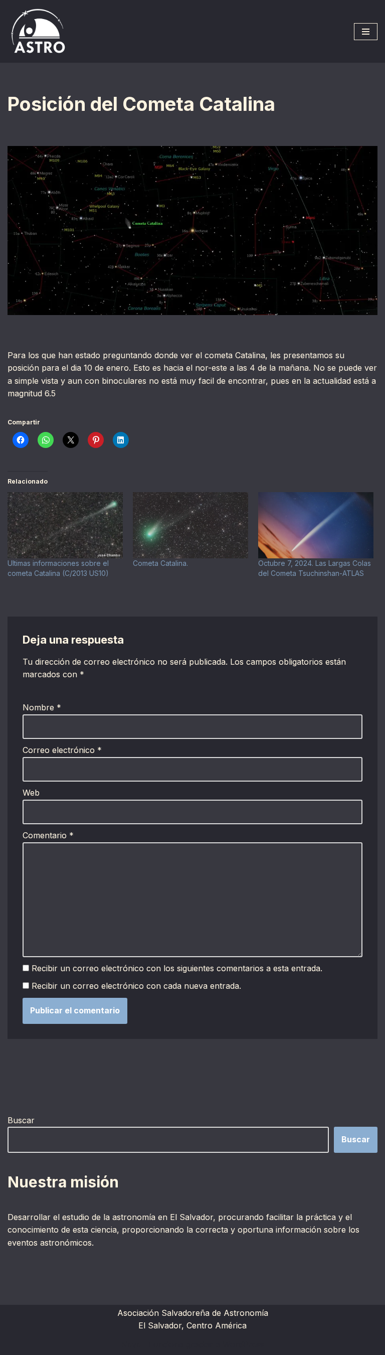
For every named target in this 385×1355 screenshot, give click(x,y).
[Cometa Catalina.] (190, 525)
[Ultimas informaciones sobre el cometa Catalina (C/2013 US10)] (65, 525)
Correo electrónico (62, 750)
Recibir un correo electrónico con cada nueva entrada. (136, 986)
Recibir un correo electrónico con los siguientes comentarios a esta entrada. (177, 968)
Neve (131, 1344)
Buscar (21, 1120)
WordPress (244, 1344)
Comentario (48, 835)
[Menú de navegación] (365, 31)
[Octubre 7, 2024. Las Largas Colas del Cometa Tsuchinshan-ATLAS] (315, 525)
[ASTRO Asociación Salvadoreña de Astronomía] (38, 31)
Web (31, 793)
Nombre (42, 707)
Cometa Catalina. (160, 563)
